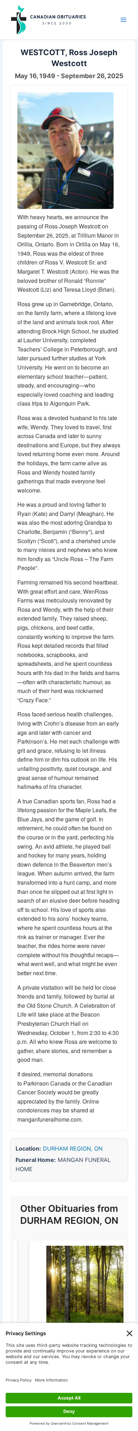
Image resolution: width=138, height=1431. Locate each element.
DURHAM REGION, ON (73, 1148)
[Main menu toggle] (123, 19)
